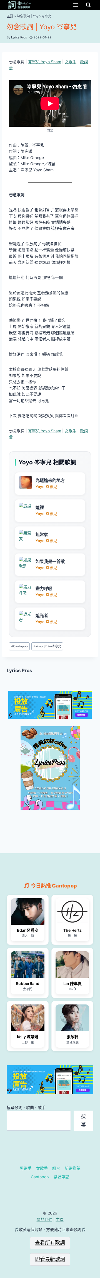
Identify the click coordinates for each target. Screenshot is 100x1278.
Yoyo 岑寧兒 (46, 486)
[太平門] (27, 964)
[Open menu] (75, 5)
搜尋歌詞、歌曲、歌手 (26, 1107)
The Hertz (72, 930)
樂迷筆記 (61, 1176)
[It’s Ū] (72, 964)
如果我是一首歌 (50, 561)
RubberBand (27, 983)
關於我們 (44, 1219)
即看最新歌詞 (50, 1259)
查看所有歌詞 (50, 1243)
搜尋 (83, 1120)
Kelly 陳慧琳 (27, 1036)
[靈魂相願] (72, 1017)
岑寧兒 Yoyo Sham (44, 61)
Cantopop (19, 646)
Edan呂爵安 (27, 930)
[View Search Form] (88, 5)
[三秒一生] (27, 1017)
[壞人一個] (27, 911)
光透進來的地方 (50, 480)
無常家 (42, 534)
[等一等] (72, 911)
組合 (56, 1168)
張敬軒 (72, 1036)
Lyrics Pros (19, 670)
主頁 (10, 16)
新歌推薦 (72, 1168)
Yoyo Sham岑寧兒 (47, 646)
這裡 (40, 507)
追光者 (42, 615)
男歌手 (25, 1168)
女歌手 (70, 61)
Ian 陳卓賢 (72, 983)
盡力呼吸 (44, 588)
